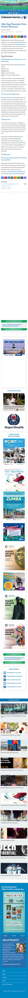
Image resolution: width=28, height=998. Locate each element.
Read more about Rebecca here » (12, 964)
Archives (22, 935)
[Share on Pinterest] (5, 37)
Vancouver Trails (11, 173)
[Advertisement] (14, 256)
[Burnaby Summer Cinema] (14, 532)
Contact (23, 10)
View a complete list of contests (13, 329)
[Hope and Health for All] (14, 421)
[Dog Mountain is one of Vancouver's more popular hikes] (14, 61)
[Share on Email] (12, 37)
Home (4, 970)
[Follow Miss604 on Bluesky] (9, 13)
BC (2, 184)
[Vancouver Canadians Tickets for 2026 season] (14, 17)
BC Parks (18, 138)
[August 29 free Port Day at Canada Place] (14, 452)
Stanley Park (20, 42)
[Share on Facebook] (2, 37)
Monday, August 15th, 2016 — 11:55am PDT (11, 32)
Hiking (3, 40)
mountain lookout (20, 44)
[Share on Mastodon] (25, 37)
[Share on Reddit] (15, 37)
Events (15, 10)
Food (7, 10)
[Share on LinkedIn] (9, 37)
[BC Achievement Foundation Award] (14, 556)
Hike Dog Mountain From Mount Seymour (14, 25)
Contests (14, 935)
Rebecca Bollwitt (6, 29)
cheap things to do (12, 184)
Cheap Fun (5, 184)
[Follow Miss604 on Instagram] (12, 13)
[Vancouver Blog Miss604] (14, 2)
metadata (14, 180)
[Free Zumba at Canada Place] (14, 509)
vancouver (8, 186)
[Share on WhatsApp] (18, 37)
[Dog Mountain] (5, 119)
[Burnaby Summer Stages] (14, 581)
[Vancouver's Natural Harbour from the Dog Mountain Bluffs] (14, 160)
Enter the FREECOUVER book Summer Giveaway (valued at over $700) (11, 325)
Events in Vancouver (8, 984)
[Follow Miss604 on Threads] (14, 13)
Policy (4, 980)
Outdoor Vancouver (6, 97)
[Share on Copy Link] (21, 37)
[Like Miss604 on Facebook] (17, 13)
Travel (10, 10)
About (18, 10)
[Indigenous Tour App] (14, 402)
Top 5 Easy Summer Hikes (15, 171)
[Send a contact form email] (19, 13)
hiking (3, 188)
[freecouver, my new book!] (14, 932)
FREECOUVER (16, 7)
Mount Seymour (8, 188)
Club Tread (21, 173)
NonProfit (2, 10)
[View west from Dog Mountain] (10, 94)
